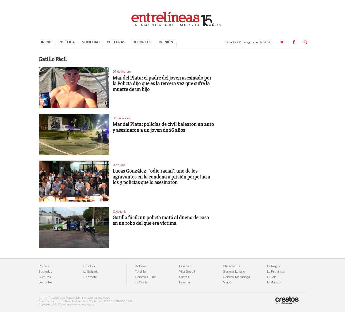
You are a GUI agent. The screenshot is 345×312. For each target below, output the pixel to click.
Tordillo (140, 271)
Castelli (184, 277)
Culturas (45, 277)
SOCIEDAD (91, 42)
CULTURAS (116, 42)
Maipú (227, 282)
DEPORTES (142, 42)
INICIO (46, 42)
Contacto (90, 277)
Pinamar (185, 266)
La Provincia (276, 271)
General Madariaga (236, 277)
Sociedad (45, 271)
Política (44, 266)
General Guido (145, 277)
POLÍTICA (66, 42)
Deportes (46, 282)
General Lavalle (234, 271)
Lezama (184, 282)
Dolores (141, 266)
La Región (274, 266)
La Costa (141, 282)
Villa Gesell (187, 271)
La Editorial (91, 271)
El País (271, 277)
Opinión (89, 266)
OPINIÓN (166, 42)
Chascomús (231, 266)
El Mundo (274, 282)
